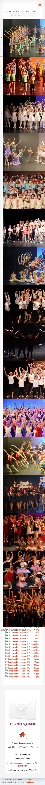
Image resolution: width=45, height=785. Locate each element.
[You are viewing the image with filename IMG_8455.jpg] (22, 659)
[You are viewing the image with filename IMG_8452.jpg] (22, 656)
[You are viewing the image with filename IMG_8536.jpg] (22, 674)
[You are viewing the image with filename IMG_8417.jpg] (22, 632)
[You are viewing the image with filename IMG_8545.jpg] (22, 677)
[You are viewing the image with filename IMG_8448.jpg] (22, 653)
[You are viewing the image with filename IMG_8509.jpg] (22, 671)
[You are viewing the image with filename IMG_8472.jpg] (22, 662)
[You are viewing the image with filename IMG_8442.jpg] (22, 650)
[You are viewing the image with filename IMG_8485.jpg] (22, 668)
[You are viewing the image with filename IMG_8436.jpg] (22, 644)
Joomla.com (30, 782)
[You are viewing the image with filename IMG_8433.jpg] (22, 641)
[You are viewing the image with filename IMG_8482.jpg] (22, 665)
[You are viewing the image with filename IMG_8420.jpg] (22, 635)
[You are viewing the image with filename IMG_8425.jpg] (22, 638)
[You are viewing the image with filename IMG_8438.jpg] (22, 647)
